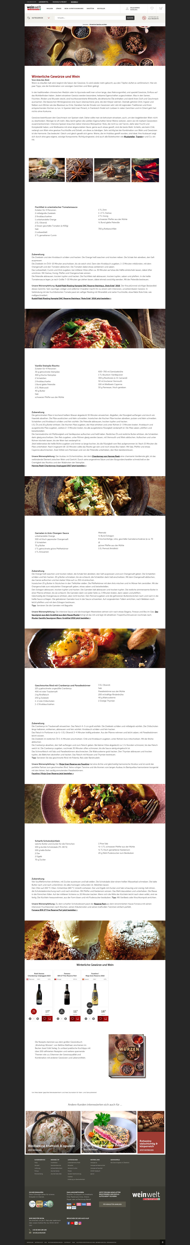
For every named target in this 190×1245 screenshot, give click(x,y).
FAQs (36, 1162)
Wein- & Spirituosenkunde (74, 8)
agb (45, 1242)
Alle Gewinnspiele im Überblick (120, 1162)
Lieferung (37, 1168)
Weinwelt (74, 2)
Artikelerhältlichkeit (56, 1168)
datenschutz (39, 1242)
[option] (39, 996)
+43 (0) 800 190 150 (39, 1230)
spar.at (92, 1174)
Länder (58, 8)
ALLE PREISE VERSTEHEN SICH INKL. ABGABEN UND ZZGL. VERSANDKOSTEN (96, 1242)
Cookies (70, 1176)
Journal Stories (55, 1171)
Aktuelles (70, 1165)
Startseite (85, 24)
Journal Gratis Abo (56, 1174)
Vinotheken (54, 1162)
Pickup (37, 1171)
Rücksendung (39, 1174)
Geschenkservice (56, 1165)
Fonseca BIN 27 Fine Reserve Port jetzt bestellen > (55, 910)
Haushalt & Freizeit (60, 2)
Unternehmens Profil (74, 1162)
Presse (70, 1171)
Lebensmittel (43, 2)
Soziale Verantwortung (74, 1174)
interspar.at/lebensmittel (97, 1165)
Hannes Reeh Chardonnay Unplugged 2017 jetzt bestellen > (59, 466)
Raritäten (90, 8)
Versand (37, 1165)
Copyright (67, 1242)
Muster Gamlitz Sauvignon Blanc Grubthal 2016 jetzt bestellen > (61, 618)
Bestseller (101, 8)
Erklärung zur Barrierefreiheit (76, 1179)
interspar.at (93, 1162)
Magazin (50, 8)
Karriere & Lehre (72, 1168)
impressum (30, 1242)
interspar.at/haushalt (96, 1168)
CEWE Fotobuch (95, 1171)
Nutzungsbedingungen (55, 1242)
